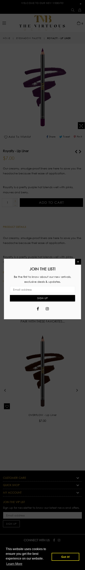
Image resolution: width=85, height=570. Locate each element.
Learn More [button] (14, 563)
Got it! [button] (65, 556)
